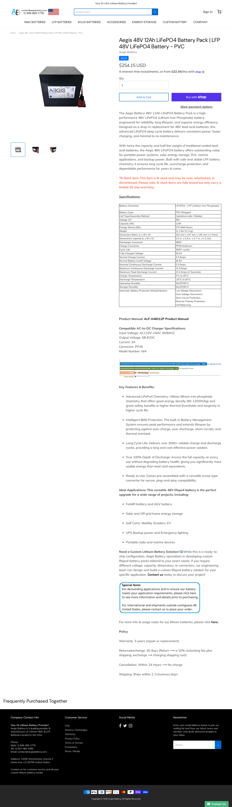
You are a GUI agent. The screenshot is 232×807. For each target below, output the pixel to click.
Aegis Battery (128, 52)
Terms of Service (74, 742)
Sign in (208, 12)
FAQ (67, 725)
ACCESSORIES (116, 22)
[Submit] (155, 11)
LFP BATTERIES (62, 22)
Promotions (71, 747)
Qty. (121, 78)
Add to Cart (143, 97)
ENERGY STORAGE (144, 22)
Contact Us (218, 804)
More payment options (196, 107)
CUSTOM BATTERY (175, 22)
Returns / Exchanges (76, 729)
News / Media (72, 751)
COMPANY (200, 22)
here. (214, 622)
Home (13, 33)
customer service (36, 769)
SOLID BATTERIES (89, 22)
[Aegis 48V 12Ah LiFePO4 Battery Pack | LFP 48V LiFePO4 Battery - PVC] (18, 149)
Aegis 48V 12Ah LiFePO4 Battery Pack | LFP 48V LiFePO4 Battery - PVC (51, 33)
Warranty (70, 734)
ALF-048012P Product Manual (166, 319)
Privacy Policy (72, 738)
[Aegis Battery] (35, 11)
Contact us (155, 575)
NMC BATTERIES (35, 22)
